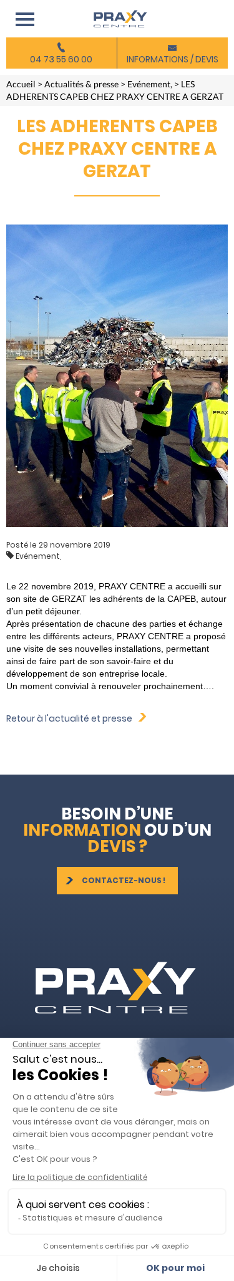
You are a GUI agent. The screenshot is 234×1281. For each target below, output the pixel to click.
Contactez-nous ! (123, 880)
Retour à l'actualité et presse (72, 718)
